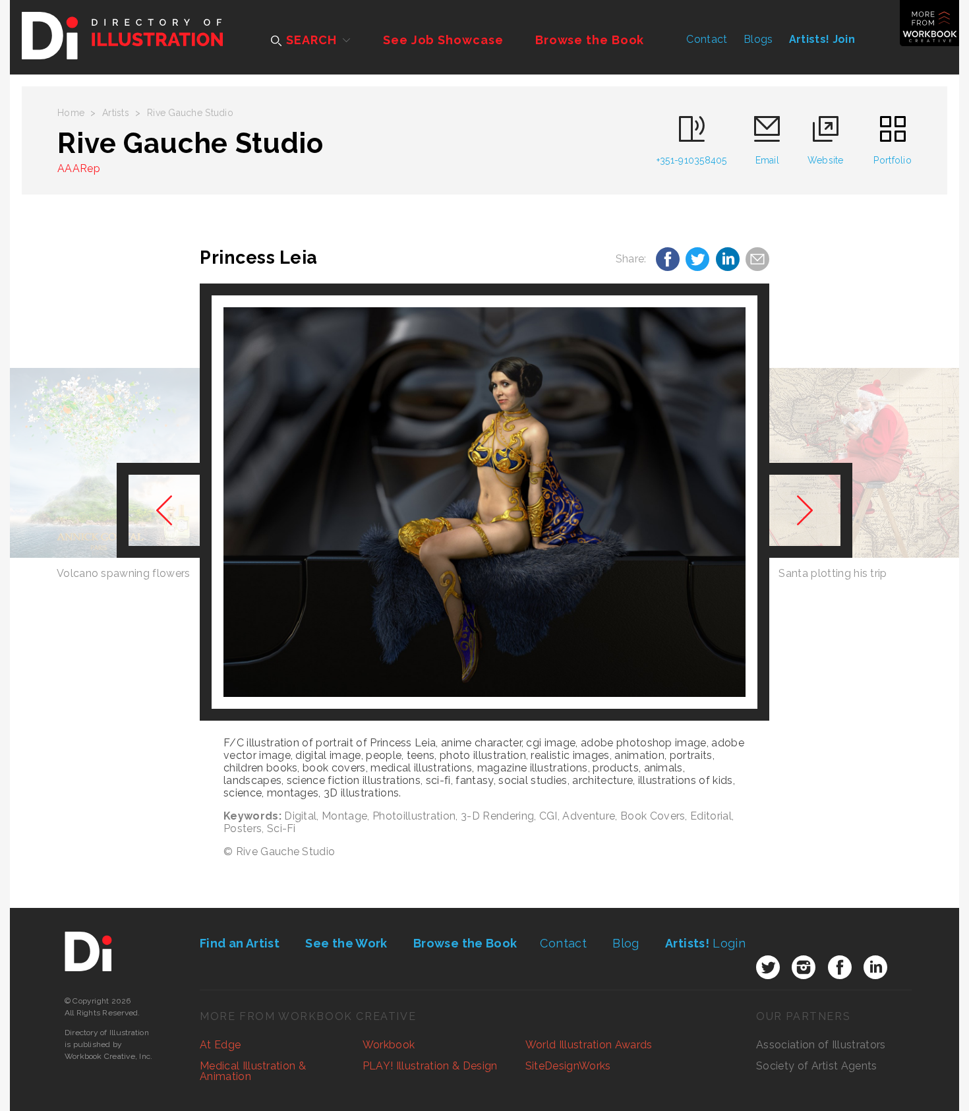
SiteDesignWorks (568, 1066)
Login (705, 943)
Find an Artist (239, 943)
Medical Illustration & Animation (253, 1071)
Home (70, 112)
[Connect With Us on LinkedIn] (875, 967)
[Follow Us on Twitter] (768, 967)
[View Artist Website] (484, 502)
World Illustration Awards (589, 1044)
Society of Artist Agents (816, 1066)
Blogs (758, 39)
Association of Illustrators (821, 1044)
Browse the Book (590, 40)
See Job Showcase (443, 40)
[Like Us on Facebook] (840, 967)
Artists (115, 112)
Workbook (389, 1044)
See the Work (346, 943)
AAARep (78, 168)
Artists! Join (822, 39)
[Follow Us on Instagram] (803, 967)
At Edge (220, 1044)
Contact (706, 39)
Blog (625, 943)
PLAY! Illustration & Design (430, 1066)
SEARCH (309, 40)
